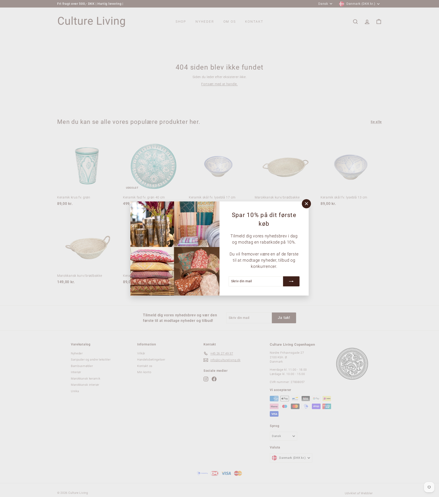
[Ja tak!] (291, 281)
